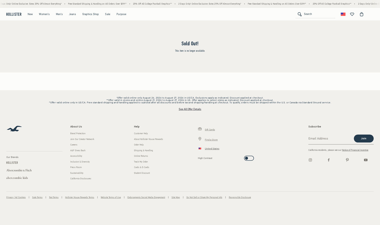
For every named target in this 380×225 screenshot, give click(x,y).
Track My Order (141, 161)
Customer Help (141, 133)
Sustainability (76, 173)
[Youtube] (366, 160)
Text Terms (54, 197)
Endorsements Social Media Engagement (146, 197)
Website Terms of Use (111, 197)
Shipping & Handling (143, 150)
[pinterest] (347, 160)
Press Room (76, 167)
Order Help (139, 144)
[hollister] (13, 14)
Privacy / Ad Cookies (16, 197)
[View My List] (352, 14)
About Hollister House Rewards (148, 139)
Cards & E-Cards (141, 167)
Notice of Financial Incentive (355, 150)
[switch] (199, 157)
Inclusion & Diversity (80, 161)
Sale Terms (37, 197)
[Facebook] (329, 160)
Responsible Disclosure (240, 197)
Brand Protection (78, 133)
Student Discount (142, 173)
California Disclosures (80, 178)
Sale (107, 14)
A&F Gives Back (78, 150)
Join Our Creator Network (82, 139)
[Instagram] (310, 160)
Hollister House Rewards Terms (79, 197)
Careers (73, 144)
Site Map (176, 197)
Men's (59, 14)
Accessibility (76, 156)
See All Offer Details (190, 109)
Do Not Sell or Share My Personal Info (204, 197)
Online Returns (141, 156)
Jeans (72, 14)
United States (212, 148)
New (30, 14)
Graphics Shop (90, 14)
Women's (44, 14)
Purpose (121, 14)
